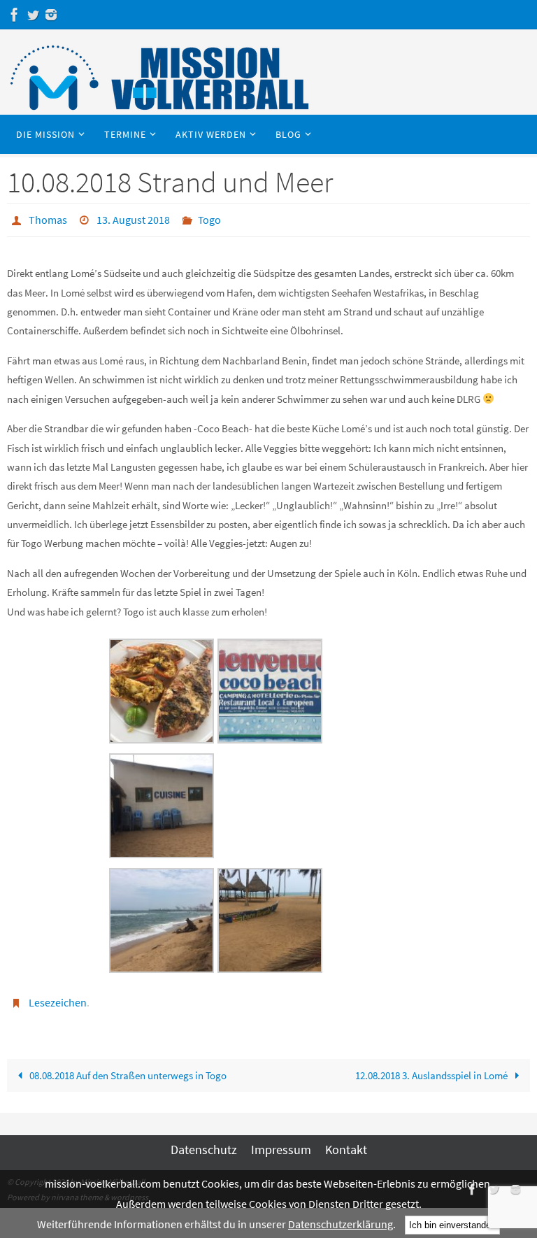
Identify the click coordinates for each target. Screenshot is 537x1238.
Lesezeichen (58, 997)
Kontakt (346, 1142)
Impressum (281, 1142)
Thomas (48, 218)
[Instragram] (51, 14)
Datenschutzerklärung (340, 1224)
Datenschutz (204, 1142)
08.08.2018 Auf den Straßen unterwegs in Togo (127, 1067)
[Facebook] (14, 14)
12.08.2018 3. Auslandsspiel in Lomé (432, 1067)
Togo (209, 218)
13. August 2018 (133, 218)
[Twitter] (33, 14)
